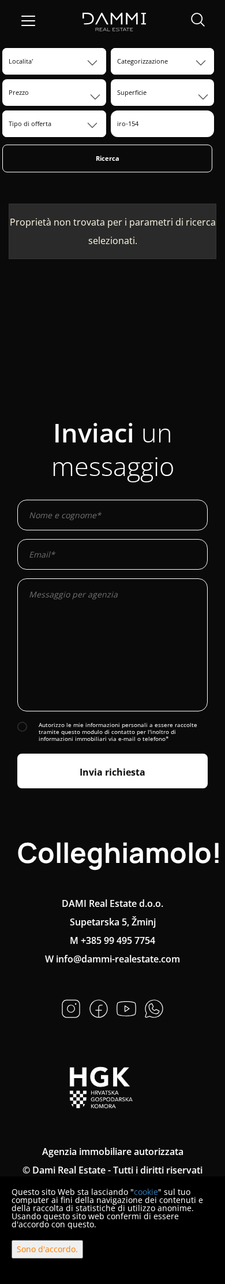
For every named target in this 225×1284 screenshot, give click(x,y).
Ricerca (107, 158)
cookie (146, 1191)
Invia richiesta (112, 772)
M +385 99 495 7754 (112, 940)
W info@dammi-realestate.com (112, 959)
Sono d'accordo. (47, 1249)
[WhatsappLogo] (154, 1007)
